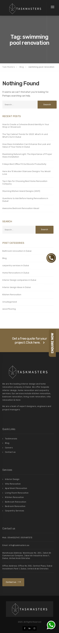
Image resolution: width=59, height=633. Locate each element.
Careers (9, 448)
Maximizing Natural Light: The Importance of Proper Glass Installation (27, 155)
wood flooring (9, 309)
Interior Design (12, 479)
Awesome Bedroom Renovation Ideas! (20, 208)
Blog (4, 258)
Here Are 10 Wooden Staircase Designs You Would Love (26, 172)
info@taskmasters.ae (19, 545)
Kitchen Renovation (11, 294)
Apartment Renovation (16, 488)
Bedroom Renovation (15, 506)
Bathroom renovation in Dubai (16, 251)
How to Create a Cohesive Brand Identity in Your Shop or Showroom (25, 125)
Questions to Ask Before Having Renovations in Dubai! (25, 199)
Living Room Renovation (17, 493)
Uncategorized (9, 302)
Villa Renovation (13, 484)
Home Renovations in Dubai (15, 273)
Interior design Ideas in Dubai (16, 287)
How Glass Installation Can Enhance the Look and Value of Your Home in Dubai (26, 145)
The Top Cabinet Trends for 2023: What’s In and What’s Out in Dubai (25, 135)
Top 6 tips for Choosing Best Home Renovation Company (24, 182)
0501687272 (26, 537)
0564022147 (14, 537)
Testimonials (11, 439)
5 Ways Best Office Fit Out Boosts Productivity (24, 164)
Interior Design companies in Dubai (19, 280)
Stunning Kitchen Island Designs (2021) (21, 191)
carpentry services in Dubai (15, 265)
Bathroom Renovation (15, 502)
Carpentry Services (14, 511)
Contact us (10, 452)
